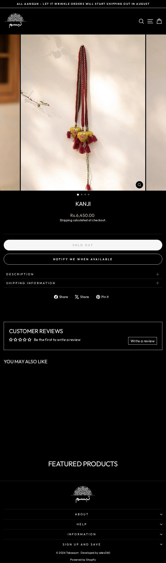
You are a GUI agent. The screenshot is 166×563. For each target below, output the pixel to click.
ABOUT (82, 514)
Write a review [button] (143, 341)
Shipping (66, 220)
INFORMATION (82, 534)
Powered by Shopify (83, 559)
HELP (82, 524)
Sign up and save (82, 544)
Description (20, 274)
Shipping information (31, 283)
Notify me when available (83, 259)
